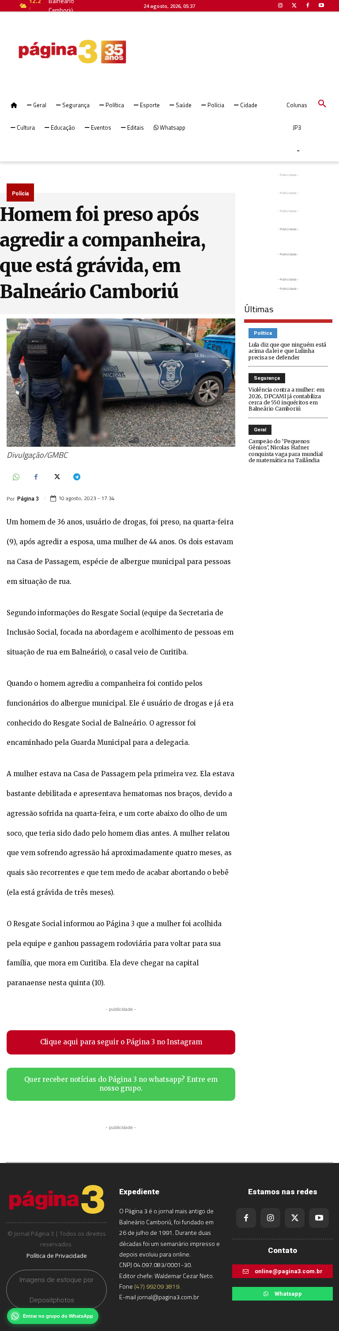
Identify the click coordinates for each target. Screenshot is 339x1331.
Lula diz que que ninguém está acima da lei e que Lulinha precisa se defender (287, 351)
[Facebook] (36, 477)
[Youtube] (319, 1218)
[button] (322, 104)
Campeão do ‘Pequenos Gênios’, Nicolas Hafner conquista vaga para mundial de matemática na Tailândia (286, 451)
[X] (56, 477)
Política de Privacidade (56, 1256)
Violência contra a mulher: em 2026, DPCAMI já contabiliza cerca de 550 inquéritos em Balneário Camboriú (286, 399)
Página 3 (28, 498)
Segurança (267, 378)
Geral (260, 430)
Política (263, 333)
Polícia (20, 194)
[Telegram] (76, 477)
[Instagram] (270, 1218)
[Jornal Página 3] (46, 52)
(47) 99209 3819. (157, 1286)
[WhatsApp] (15, 477)
